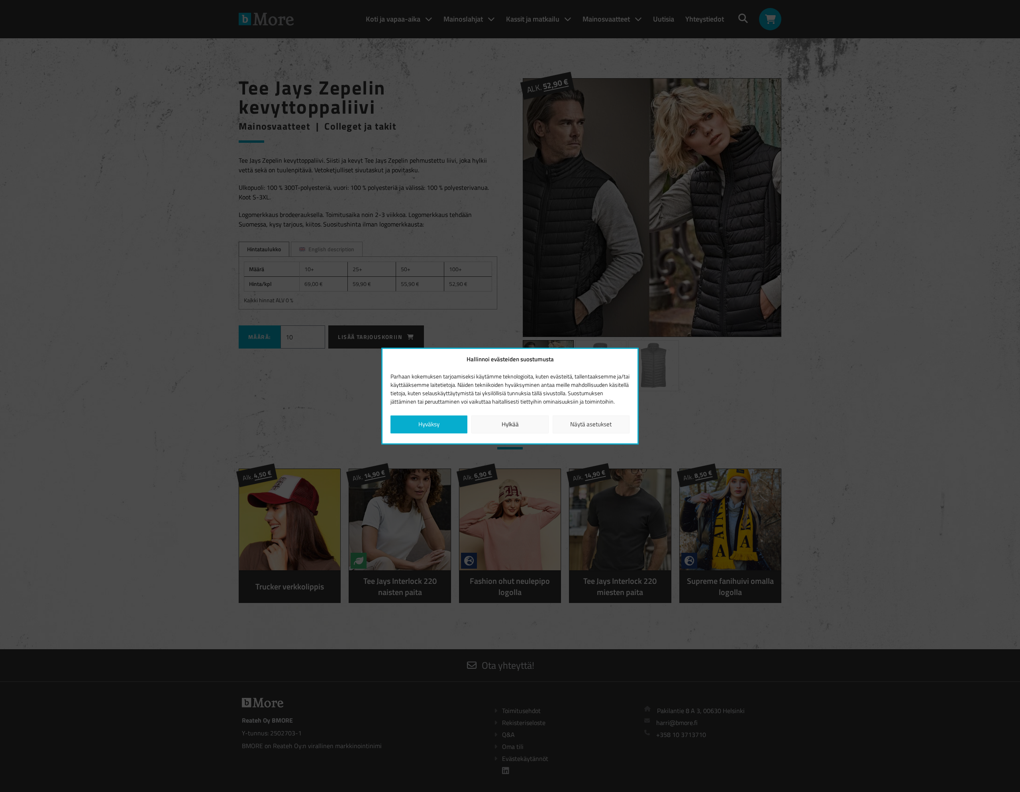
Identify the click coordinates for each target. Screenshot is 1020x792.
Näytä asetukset (591, 424)
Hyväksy (428, 424)
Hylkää (510, 424)
